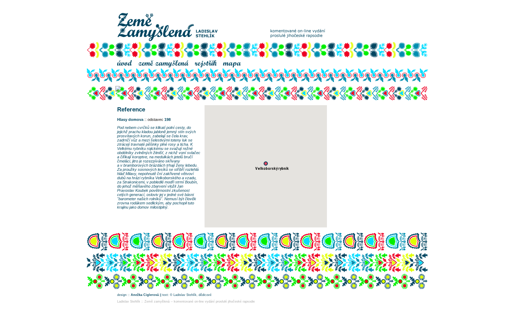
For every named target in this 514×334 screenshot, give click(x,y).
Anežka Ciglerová (145, 295)
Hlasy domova (130, 119)
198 (167, 119)
